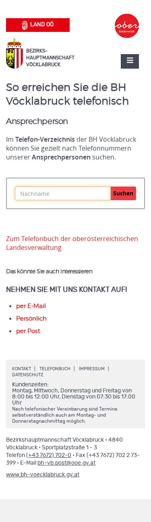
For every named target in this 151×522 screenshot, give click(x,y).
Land (42, 24)
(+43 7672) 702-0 (48, 455)
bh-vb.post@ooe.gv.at (66, 463)
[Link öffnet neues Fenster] (127, 18)
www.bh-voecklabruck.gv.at (42, 475)
